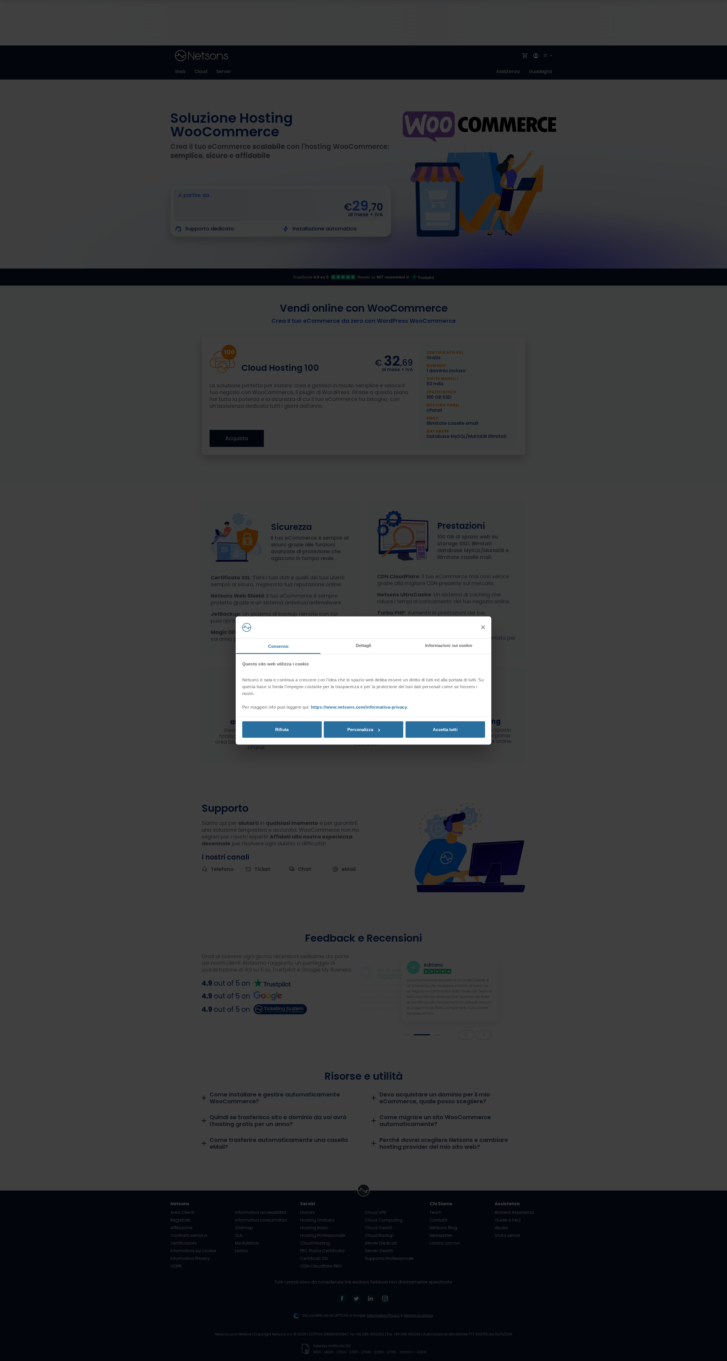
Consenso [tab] (278, 646)
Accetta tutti (445, 729)
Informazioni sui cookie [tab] (448, 645)
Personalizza (360, 729)
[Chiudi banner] (483, 627)
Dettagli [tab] (363, 645)
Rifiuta (282, 729)
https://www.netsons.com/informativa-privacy (359, 706)
